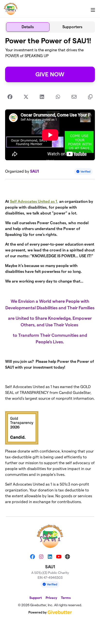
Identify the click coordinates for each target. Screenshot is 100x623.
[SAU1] (10, 9)
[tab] (27, 27)
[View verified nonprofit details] (83, 171)
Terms (66, 598)
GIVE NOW (49, 74)
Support (35, 598)
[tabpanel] (50, 272)
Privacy (51, 598)
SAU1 (34, 171)
